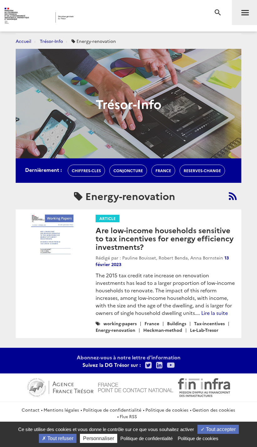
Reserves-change (202, 170)
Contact (30, 410)
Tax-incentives (209, 323)
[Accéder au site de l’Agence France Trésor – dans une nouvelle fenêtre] (60, 386)
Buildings (176, 323)
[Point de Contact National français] (136, 386)
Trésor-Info (51, 41)
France (151, 323)
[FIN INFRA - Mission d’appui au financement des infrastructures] (204, 386)
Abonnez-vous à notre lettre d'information (129, 357)
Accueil (23, 41)
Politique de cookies (166, 410)
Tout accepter (220, 429)
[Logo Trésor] (98, 17)
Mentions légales (61, 410)
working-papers (120, 323)
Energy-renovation (115, 330)
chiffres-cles (86, 170)
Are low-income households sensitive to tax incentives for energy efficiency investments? (164, 238)
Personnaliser (98, 438)
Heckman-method (162, 330)
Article (107, 218)
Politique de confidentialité (112, 410)
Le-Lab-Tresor (204, 330)
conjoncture (128, 170)
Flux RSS (128, 416)
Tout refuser (59, 438)
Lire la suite (214, 312)
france (163, 170)
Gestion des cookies (213, 410)
